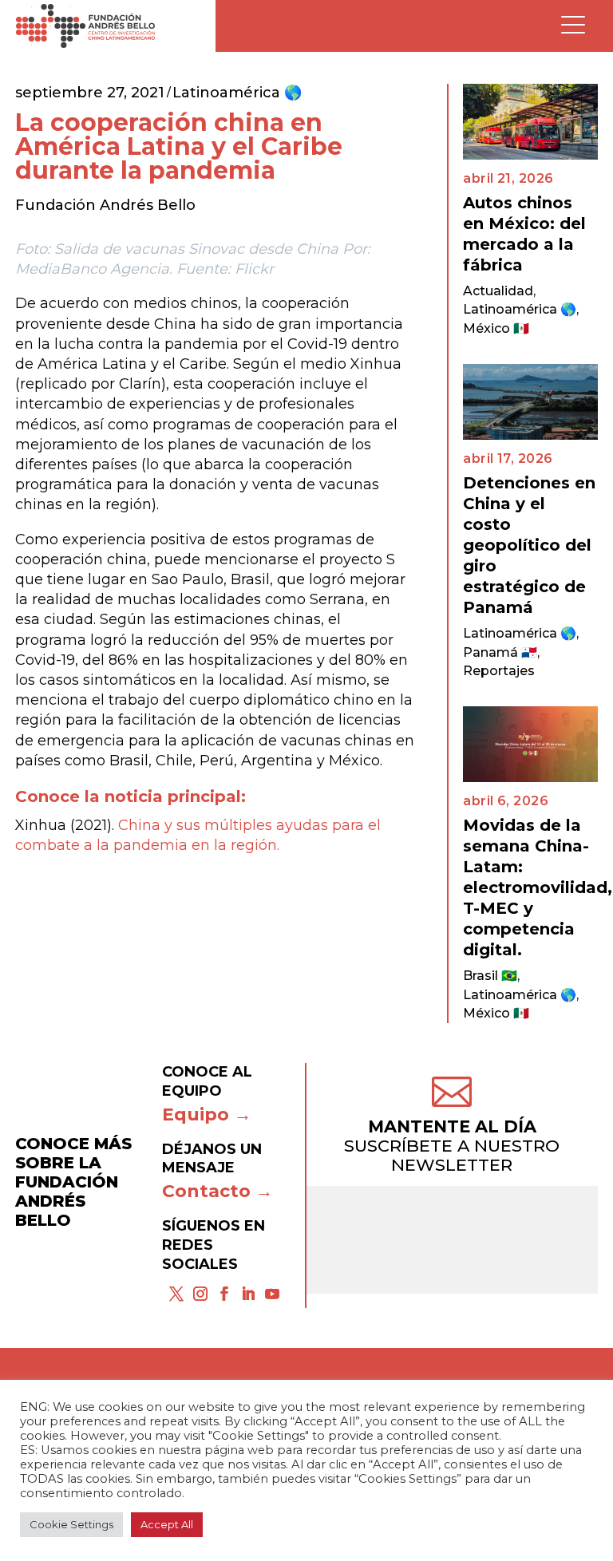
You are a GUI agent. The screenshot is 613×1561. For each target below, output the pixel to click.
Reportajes (499, 670)
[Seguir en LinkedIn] (248, 1293)
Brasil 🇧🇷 (490, 975)
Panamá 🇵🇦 (500, 652)
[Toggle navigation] (573, 26)
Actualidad (498, 290)
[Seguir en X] (176, 1293)
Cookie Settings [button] (71, 1524)
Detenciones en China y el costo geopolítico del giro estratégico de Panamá (529, 545)
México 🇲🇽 (496, 328)
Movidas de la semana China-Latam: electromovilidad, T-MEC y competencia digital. (537, 887)
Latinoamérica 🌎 (237, 92)
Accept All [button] (166, 1524)
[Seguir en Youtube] (272, 1293)
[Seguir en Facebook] (224, 1293)
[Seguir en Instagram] (200, 1293)
